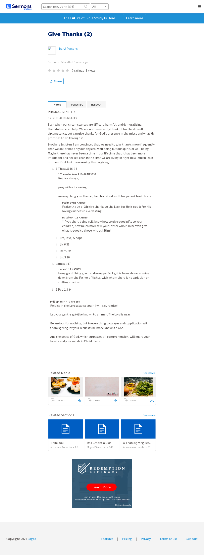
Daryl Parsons (68, 48)
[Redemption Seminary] (102, 483)
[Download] (79, 400)
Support (192, 539)
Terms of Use (169, 539)
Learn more (134, 18)
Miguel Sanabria (96, 447)
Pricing (127, 539)
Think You (57, 443)
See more (149, 373)
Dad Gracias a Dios (99, 443)
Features (107, 539)
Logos (31, 539)
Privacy (146, 539)
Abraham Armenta (61, 447)
